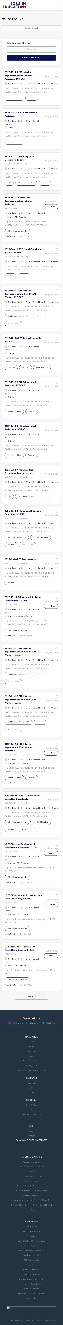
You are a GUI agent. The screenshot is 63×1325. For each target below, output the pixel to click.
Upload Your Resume (31, 1115)
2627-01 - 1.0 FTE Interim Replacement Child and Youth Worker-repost (20, 652)
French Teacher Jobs (31, 1255)
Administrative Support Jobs (31, 1279)
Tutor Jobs (31, 1298)
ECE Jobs (31, 1172)
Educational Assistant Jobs (31, 1176)
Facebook (50, 1023)
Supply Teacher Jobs (31, 1231)
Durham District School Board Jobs (31, 1191)
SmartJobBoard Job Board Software (42, 1321)
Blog (32, 1056)
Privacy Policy (31, 1066)
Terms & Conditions (31, 1061)
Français (31, 1136)
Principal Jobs (32, 1265)
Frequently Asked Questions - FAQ (31, 1070)
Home (31, 1042)
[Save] (57, 74)
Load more (31, 997)
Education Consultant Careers (31, 1294)
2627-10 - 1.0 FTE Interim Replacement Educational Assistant (18, 747)
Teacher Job (31, 1227)
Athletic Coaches (31, 1289)
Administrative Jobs (31, 1162)
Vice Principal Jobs (31, 1270)
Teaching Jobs (31, 1181)
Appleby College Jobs (31, 1195)
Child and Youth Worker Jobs (31, 1167)
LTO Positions (32, 1236)
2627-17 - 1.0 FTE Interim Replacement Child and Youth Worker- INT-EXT (20, 294)
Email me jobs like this (18, 43)
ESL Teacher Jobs (31, 1260)
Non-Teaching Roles (31, 1284)
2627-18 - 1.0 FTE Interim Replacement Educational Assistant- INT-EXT (18, 75)
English (32, 1131)
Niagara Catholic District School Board (31, 1200)
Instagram (17, 1023)
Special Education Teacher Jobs (31, 1251)
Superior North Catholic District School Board (31, 1205)
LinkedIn (34, 1023)
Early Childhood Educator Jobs (31, 1241)
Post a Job (31, 1083)
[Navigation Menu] (57, 5)
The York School (32, 1210)
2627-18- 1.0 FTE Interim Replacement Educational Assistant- (18, 201)
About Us (32, 1051)
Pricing (31, 1092)
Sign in (31, 1088)
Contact (31, 1047)
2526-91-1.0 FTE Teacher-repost (21, 559)
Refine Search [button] (31, 28)
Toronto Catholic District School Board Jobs (31, 1186)
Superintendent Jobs (31, 1275)
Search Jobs (31, 1105)
